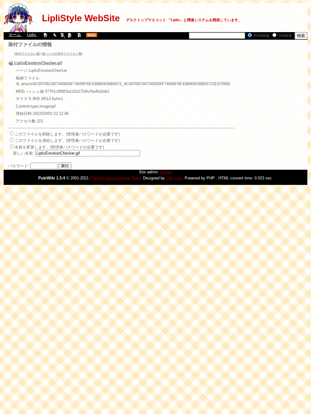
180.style (174, 178)
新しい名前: (23, 153)
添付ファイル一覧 (27, 53)
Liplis (32, 34)
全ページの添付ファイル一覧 (62, 53)
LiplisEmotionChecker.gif (38, 63)
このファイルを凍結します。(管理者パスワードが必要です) (67, 140)
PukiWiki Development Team (115, 178)
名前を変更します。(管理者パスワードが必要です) (59, 147)
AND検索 (261, 35)
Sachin (166, 172)
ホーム (15, 34)
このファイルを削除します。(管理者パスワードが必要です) (67, 134)
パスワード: (18, 166)
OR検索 (284, 35)
